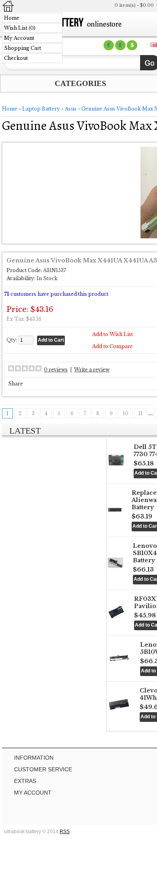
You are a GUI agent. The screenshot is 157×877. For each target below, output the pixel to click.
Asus (70, 109)
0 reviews (56, 370)
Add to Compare (112, 346)
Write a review (91, 370)
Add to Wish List (112, 334)
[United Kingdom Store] (154, 45)
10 (125, 413)
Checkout (16, 58)
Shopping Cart (22, 48)
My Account (19, 38)
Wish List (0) (19, 28)
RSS (65, 831)
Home (11, 18)
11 (140, 413)
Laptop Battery (41, 109)
